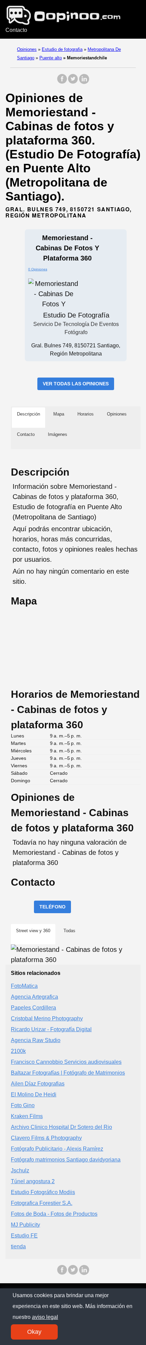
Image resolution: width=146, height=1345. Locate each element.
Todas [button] (69, 930)
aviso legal (45, 1317)
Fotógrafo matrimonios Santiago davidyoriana (66, 1160)
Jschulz (20, 1170)
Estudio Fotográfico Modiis (43, 1192)
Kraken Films (27, 1116)
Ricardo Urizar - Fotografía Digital (51, 1029)
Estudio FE (24, 1235)
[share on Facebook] (62, 82)
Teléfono (52, 906)
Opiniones (27, 49)
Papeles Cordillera (33, 1008)
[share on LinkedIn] (83, 82)
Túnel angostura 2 (33, 1181)
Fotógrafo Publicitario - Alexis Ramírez (57, 1149)
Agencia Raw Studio (35, 1040)
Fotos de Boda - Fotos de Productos (54, 1214)
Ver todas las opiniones (76, 383)
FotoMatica (24, 986)
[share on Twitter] (73, 82)
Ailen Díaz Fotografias (38, 1084)
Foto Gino (23, 1105)
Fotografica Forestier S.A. (41, 1203)
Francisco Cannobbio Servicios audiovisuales (66, 1062)
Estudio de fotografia (62, 49)
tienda (18, 1246)
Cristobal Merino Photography (47, 1018)
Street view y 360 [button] (33, 930)
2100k (18, 1051)
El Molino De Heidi (33, 1094)
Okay (34, 1331)
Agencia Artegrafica (34, 997)
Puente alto (50, 57)
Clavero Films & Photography (46, 1138)
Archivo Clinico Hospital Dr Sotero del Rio (61, 1127)
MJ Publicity (25, 1225)
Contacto (16, 30)
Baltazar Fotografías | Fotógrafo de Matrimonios (68, 1073)
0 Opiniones (37, 269)
